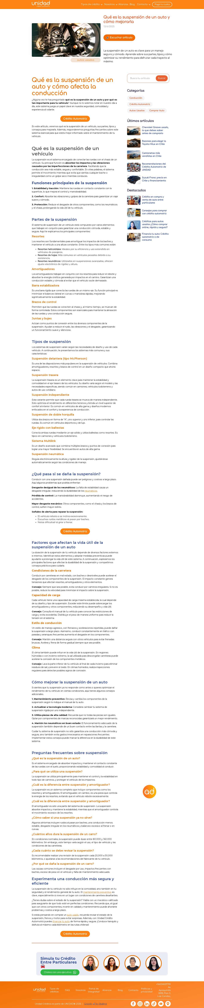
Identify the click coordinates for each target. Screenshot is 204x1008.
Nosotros (109, 4)
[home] (42, 4)
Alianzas (123, 4)
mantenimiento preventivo (97, 892)
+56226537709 (163, 984)
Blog (132, 4)
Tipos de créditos (54, 990)
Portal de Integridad (93, 990)
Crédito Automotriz (75, 118)
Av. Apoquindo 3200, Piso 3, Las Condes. (164, 991)
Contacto (142, 4)
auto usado (73, 915)
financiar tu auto (61, 921)
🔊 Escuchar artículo (119, 37)
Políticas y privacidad (146, 990)
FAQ (67, 990)
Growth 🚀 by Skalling (95, 1003)
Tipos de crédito (90, 4)
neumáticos (91, 490)
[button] (91, 4)
